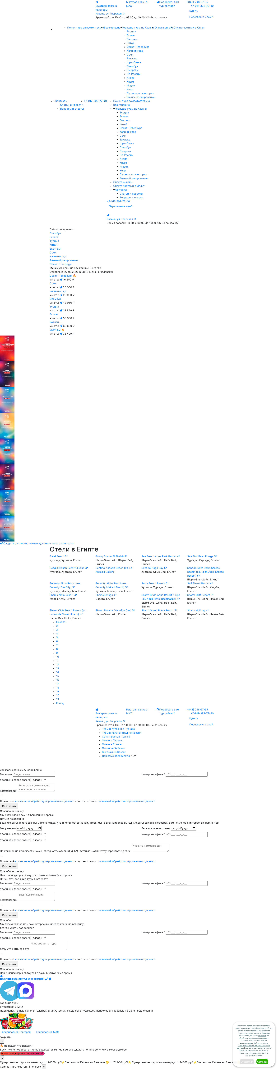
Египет (131, 35)
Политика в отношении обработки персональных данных (120, 764)
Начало (60, 622)
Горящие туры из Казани (138, 27)
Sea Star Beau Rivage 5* (202, 556)
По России (133, 73)
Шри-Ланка (134, 62)
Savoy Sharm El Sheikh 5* (111, 556)
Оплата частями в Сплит (189, 27)
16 (57, 680)
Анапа (130, 77)
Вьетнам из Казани (114, 752)
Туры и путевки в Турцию (118, 728)
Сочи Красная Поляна (116, 736)
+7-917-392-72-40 (202, 5)
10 (57, 656)
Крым (130, 81)
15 (57, 676)
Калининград (135, 50)
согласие (262, 1035)
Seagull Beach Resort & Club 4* (69, 568)
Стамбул (132, 66)
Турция (131, 31)
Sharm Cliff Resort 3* (200, 595)
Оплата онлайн (164, 27)
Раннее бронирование (141, 97)
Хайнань (55, 322)
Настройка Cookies (154, 764)
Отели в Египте (111, 744)
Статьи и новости (71, 104)
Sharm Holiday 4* (198, 610)
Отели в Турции (112, 740)
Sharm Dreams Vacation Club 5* (115, 610)
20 (57, 695)
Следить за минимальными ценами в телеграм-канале (38, 543)
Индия (131, 85)
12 (57, 664)
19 (57, 691)
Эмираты (132, 70)
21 (57, 699)
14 (57, 672)
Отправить (9, 806)
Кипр (130, 89)
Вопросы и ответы (72, 108)
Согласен (262, 1061)
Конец (60, 703)
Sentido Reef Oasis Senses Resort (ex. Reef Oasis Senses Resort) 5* (205, 571)
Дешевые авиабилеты (116, 755)
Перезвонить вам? (201, 17)
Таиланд (132, 58)
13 (57, 668)
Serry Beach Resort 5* (155, 583)
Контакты (61, 101)
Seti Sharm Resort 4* (200, 583)
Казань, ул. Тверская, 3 (110, 13)
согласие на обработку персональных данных (44, 801)
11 (57, 660)
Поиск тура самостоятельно (85, 27)
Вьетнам (132, 39)
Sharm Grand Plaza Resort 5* (159, 610)
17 (57, 683)
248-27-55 (197, 2)
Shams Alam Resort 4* (63, 595)
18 (57, 687)
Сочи (130, 54)
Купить (193, 10)
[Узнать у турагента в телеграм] (61, 279)
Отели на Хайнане (113, 748)
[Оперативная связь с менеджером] (49, 978)
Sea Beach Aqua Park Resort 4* (160, 556)
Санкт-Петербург (138, 46)
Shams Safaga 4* (106, 595)
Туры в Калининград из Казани (121, 732)
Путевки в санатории (140, 93)
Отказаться (247, 1061)
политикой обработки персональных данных (126, 801)
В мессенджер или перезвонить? (22, 1053)
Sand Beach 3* (59, 556)
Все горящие (112, 27)
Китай (130, 43)
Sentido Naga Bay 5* (154, 568)
